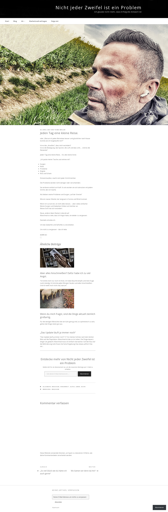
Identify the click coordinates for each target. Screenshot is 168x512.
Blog (15, 21)
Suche (83, 386)
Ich (22, 21)
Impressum (55, 507)
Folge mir (55, 21)
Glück (72, 386)
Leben (78, 386)
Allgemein (47, 386)
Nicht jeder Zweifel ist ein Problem (99, 7)
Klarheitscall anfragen (38, 21)
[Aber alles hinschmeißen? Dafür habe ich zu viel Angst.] (57, 267)
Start (7, 21)
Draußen (55, 386)
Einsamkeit (64, 386)
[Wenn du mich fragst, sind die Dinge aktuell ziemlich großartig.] (57, 308)
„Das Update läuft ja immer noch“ (58, 332)
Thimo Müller (59, 129)
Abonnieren (84, 374)
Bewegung (47, 389)
